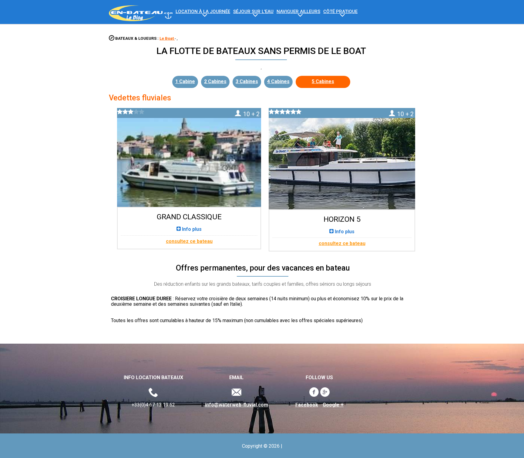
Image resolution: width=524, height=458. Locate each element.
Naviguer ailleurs (298, 12)
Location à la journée (203, 12)
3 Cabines (247, 81)
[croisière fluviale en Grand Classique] (189, 157)
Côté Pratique (340, 12)
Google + (333, 405)
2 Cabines (215, 81)
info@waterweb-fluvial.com (236, 405)
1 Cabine (185, 81)
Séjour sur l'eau (253, 12)
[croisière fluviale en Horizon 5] (342, 158)
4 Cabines (278, 81)
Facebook (306, 405)
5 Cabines (323, 81)
